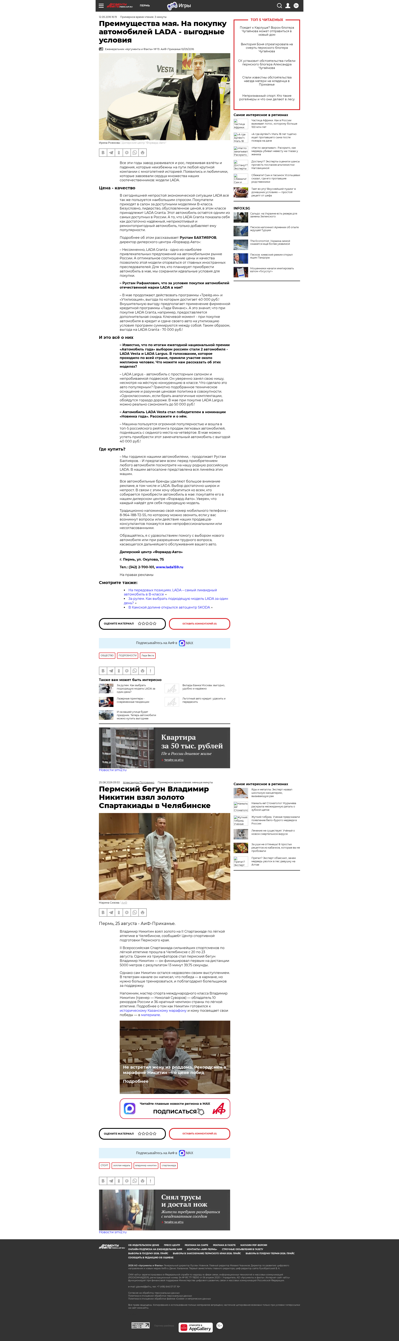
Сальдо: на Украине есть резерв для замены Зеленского (273, 215)
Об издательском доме (143, 1245)
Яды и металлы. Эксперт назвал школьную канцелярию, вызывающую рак (271, 793)
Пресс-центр (172, 1245)
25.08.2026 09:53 (109, 782)
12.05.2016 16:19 (108, 16)
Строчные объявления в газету (242, 1249)
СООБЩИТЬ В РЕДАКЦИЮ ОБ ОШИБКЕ (151, 1257)
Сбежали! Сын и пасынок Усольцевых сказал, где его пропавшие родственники (275, 178)
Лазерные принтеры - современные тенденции (133, 700)
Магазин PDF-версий (253, 1245)
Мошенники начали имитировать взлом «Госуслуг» (272, 270)
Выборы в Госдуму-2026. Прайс (148, 1253)
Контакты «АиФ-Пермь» (202, 1249)
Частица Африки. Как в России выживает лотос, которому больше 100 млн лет (274, 124)
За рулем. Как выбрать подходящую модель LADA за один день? (136, 688)
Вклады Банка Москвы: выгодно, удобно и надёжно (203, 687)
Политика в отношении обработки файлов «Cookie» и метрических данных (169, 1298)
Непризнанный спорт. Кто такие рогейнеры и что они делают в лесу (267, 97)
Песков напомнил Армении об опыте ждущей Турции (274, 229)
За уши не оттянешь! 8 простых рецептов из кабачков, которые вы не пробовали (275, 847)
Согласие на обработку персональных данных (154, 1293)
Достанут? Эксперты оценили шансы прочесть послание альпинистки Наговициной (275, 165)
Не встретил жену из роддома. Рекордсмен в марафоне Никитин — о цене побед (174, 1070)
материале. (151, 1015)
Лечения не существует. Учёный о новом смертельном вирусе (273, 832)
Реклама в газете (224, 1245)
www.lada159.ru (169, 567)
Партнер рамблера (164, 1325)
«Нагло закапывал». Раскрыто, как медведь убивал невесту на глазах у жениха (274, 151)
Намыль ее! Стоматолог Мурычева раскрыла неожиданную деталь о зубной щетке (273, 806)
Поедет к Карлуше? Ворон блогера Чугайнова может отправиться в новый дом (267, 31)
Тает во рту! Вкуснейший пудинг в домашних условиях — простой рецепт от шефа (273, 192)
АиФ (124, 902)
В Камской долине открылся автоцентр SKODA (169, 607)
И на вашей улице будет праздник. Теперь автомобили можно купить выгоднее (136, 715)
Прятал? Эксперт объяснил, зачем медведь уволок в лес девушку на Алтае (273, 861)
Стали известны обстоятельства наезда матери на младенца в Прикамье (267, 81)
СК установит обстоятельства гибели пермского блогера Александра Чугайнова (267, 64)
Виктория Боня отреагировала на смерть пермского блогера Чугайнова (267, 48)
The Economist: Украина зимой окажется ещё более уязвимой (270, 242)
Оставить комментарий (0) (199, 623)
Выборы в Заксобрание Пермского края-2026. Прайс (207, 1253)
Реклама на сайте (196, 1245)
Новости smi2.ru (113, 770)
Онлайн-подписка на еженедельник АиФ (155, 1249)
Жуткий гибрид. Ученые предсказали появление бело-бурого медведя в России (275, 820)
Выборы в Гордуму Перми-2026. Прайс (270, 1253)
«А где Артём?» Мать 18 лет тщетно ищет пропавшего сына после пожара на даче (274, 137)
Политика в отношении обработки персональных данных (160, 1295)
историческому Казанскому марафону (153, 1011)
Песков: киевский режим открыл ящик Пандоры (271, 256)
